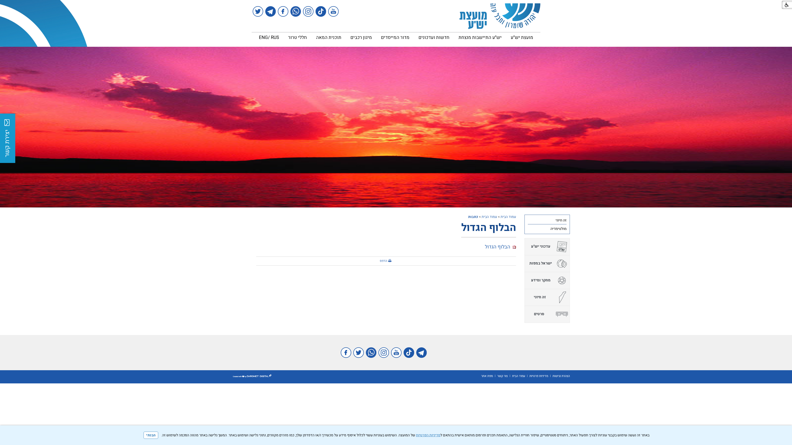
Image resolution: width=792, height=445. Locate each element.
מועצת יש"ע (522, 37)
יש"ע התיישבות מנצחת (480, 37)
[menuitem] (522, 37)
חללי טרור (297, 37)
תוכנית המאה (328, 37)
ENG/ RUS (269, 37)
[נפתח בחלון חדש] (333, 11)
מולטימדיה (558, 229)
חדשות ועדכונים (433, 37)
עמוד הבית (508, 216)
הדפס (383, 261)
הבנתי (151, 435)
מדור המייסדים (395, 37)
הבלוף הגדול (488, 227)
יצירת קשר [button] (7, 143)
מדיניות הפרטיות (428, 435)
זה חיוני (561, 220)
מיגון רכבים (361, 37)
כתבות (473, 216)
